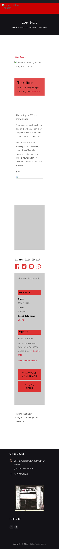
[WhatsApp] (38, 266)
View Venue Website (27, 360)
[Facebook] (17, 266)
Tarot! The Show (23, 413)
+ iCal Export (29, 386)
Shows (32, 27)
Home (14, 27)
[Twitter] (24, 266)
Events (23, 27)
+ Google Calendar (29, 374)
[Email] (31, 266)
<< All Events (20, 57)
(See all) (36, 91)
